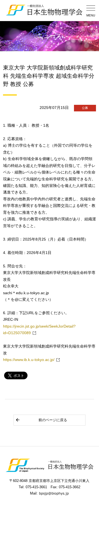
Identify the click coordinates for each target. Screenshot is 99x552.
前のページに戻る (52, 420)
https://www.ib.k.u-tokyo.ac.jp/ (28, 360)
